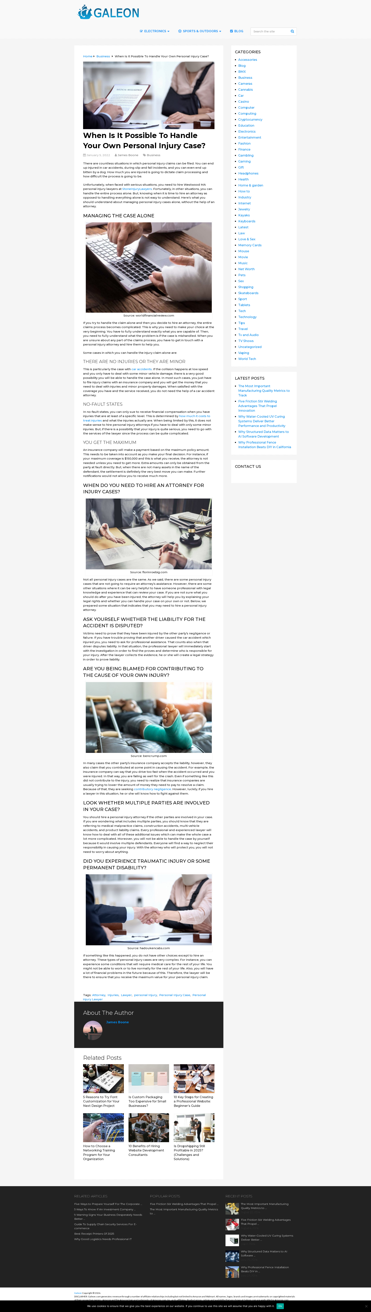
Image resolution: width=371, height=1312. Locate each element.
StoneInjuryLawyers (137, 189)
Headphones (248, 173)
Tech (242, 311)
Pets (242, 275)
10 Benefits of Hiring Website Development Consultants (146, 1150)
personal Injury (145, 995)
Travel (243, 329)
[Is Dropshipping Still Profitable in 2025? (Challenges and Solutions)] (194, 1127)
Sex (241, 281)
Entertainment (249, 137)
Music (243, 263)
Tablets (244, 305)
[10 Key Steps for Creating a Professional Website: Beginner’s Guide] (194, 1078)
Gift (241, 167)
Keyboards (246, 221)
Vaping (243, 353)
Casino (243, 101)
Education (246, 125)
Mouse (243, 251)
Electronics (247, 131)
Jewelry (244, 209)
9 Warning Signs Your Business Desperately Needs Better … (108, 1217)
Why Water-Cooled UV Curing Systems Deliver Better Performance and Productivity (261, 421)
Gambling (246, 155)
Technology (247, 317)
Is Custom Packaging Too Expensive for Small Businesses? (147, 1101)
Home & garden (250, 185)
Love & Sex (246, 239)
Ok (280, 1306)
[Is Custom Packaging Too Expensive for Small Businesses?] (148, 1078)
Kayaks (244, 215)
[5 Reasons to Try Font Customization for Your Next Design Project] (103, 1078)
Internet (244, 203)
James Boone (128, 155)
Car (241, 95)
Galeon (78, 1293)
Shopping (245, 287)
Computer (246, 107)
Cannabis (245, 89)
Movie (243, 257)
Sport (242, 299)
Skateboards (248, 293)
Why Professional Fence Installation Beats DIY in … (265, 1269)
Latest (243, 227)
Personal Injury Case (174, 995)
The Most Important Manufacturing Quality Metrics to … (184, 1211)
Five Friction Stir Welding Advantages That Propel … (184, 1204)
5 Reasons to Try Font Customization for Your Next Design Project (101, 1101)
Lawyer (126, 995)
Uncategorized (250, 347)
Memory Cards (250, 245)
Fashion (244, 143)
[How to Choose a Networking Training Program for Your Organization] (103, 1127)
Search (293, 31)
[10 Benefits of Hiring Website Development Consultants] (148, 1127)
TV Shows (246, 341)
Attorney (98, 995)
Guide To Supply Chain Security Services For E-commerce (105, 1226)
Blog (238, 31)
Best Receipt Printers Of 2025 (94, 1233)
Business (153, 155)
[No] (366, 1306)
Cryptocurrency (250, 119)
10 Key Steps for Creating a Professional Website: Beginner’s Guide (193, 1101)
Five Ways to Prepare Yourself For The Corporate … (108, 1204)
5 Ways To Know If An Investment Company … (105, 1209)
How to (244, 191)
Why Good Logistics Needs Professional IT (103, 1239)
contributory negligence (152, 789)
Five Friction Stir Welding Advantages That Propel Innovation (257, 406)
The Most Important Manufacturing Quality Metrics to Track (264, 390)
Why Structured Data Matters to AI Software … (264, 1253)
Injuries (113, 995)
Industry (244, 197)
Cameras (245, 83)
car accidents (142, 369)
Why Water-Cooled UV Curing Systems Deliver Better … (267, 1237)
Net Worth (246, 269)
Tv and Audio (248, 335)
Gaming (244, 161)
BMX (242, 72)
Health (243, 179)
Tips (241, 323)
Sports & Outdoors (200, 31)
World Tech (247, 359)
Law (241, 233)
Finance (244, 149)
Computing (247, 113)
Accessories (247, 60)
